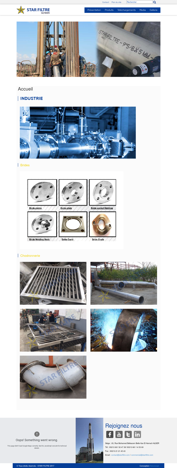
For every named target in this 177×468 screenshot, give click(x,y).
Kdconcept (154, 465)
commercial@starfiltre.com (142, 455)
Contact (105, 2)
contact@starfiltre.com (120, 455)
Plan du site (116, 2)
